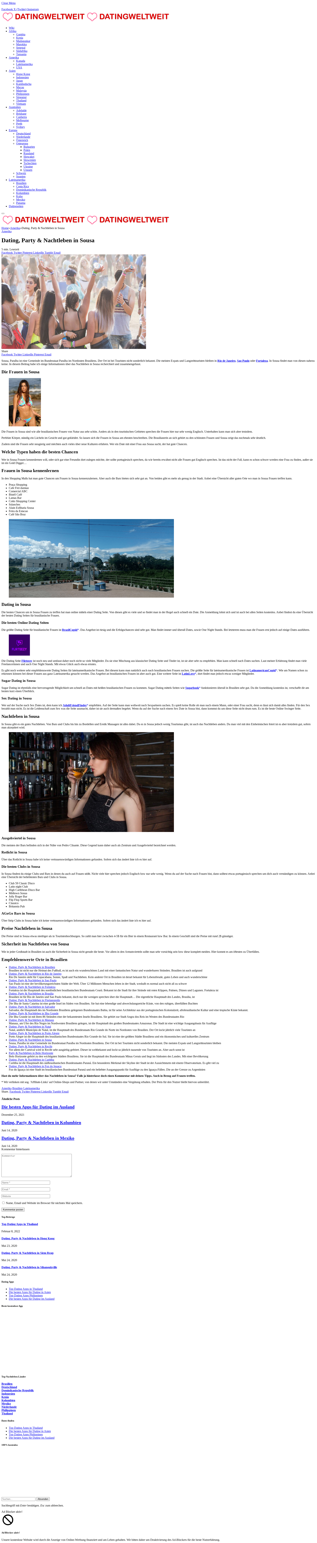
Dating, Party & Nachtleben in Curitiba (31, 1059)
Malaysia (21, 90)
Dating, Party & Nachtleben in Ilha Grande (34, 1013)
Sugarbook (192, 687)
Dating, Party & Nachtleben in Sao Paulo (33, 980)
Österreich (22, 140)
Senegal (20, 47)
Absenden (43, 1499)
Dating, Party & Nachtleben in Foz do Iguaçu (35, 1066)
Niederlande (23, 136)
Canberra (21, 117)
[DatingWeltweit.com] (85, 21)
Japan (19, 80)
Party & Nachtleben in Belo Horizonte (31, 1053)
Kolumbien (22, 193)
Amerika (14, 57)
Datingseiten (16, 206)
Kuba (19, 196)
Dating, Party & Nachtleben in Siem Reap (27, 1252)
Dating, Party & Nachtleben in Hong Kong (27, 1238)
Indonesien (22, 77)
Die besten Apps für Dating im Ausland (37, 1107)
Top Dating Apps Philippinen (26, 1295)
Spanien (20, 176)
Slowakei (28, 156)
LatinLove (188, 673)
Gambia (20, 34)
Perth (19, 123)
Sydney (20, 126)
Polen (26, 150)
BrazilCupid (69, 629)
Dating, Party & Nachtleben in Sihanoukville (29, 1267)
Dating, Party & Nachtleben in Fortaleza (32, 987)
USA (19, 67)
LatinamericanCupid (262, 670)
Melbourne (22, 120)
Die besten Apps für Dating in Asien (30, 1292)
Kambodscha (23, 84)
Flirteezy (26, 660)
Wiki (11, 27)
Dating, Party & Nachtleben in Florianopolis (34, 1000)
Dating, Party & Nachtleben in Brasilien (32, 967)
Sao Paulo (243, 360)
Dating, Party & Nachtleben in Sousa (30, 1039)
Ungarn (27, 169)
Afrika (12, 31)
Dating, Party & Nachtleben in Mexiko (37, 1138)
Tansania (21, 54)
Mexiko (20, 199)
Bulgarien (29, 146)
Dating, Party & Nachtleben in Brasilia (31, 993)
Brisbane (21, 113)
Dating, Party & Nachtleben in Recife (30, 1046)
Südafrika (21, 50)
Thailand (21, 100)
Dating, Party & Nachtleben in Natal (30, 1026)
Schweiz (21, 173)
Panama (20, 202)
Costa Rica (22, 186)
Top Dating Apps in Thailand (19, 1224)
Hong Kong (23, 74)
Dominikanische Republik (31, 189)
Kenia (19, 37)
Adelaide (21, 110)
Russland (28, 153)
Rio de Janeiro (226, 360)
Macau (20, 87)
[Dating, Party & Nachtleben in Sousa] (73, 347)
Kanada (20, 60)
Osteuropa (22, 143)
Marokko (21, 44)
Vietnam (21, 103)
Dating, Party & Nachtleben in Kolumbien (41, 1122)
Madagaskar (23, 41)
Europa (13, 130)
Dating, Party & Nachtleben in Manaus (31, 1020)
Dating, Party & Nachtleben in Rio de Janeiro (35, 973)
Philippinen (22, 93)
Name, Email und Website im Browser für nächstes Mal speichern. (44, 1203)
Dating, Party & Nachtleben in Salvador (32, 1006)
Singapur (21, 97)
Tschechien (30, 163)
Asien (12, 70)
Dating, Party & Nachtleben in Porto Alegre (34, 1033)
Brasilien (21, 183)
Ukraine (28, 166)
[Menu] (2, 213)
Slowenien (29, 160)
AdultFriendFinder (75, 705)
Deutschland (23, 133)
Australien (15, 107)
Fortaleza (262, 360)
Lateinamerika (24, 64)
